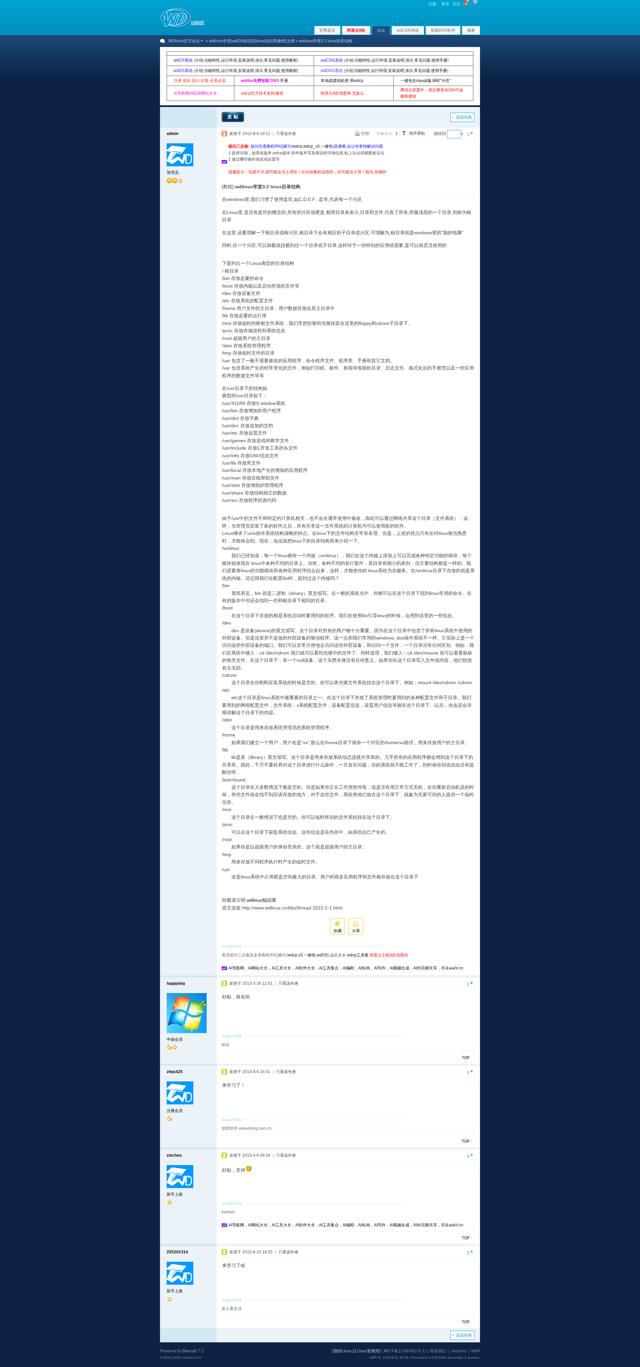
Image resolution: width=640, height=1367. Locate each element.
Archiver (459, 1351)
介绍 (199, 60)
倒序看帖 (417, 133)
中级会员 (175, 1039)
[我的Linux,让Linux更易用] (356, 1351)
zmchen (174, 1155)
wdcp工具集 (358, 955)
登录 (445, 4)
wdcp (297, 146)
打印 (365, 133)
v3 (300, 955)
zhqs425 (175, 1071)
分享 (356, 930)
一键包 (327, 146)
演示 (259, 60)
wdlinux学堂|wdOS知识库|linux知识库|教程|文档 (252, 41)
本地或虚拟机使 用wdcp (342, 80)
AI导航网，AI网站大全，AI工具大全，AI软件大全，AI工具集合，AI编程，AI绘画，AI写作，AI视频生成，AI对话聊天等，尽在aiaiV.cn (345, 968)
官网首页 (327, 30)
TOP (466, 1057)
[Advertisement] (349, 177)
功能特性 (212, 60)
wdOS (322, 955)
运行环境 (229, 60)
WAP (475, 1351)
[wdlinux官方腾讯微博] (475, 4)
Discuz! (190, 1351)
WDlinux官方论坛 (184, 41)
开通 (284, 80)
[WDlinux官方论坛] (182, 26)
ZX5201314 (177, 1252)
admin (172, 133)
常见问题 (272, 60)
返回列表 (464, 117)
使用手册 (439, 60)
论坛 (381, 30)
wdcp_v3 (311, 146)
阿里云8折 (356, 30)
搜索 (471, 30)
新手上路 (175, 1194)
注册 (432, 4)
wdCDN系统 (408, 30)
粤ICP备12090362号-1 (404, 1351)
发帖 (233, 116)
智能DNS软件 (443, 30)
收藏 (338, 930)
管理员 (173, 172)
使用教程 (289, 60)
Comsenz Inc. (191, 1357)
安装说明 (246, 60)
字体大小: (384, 133)
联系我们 (438, 1351)
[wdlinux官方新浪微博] (466, 4)
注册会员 (175, 1110)
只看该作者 (286, 133)
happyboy (176, 983)
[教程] (228, 186)
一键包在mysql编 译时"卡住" (425, 80)
